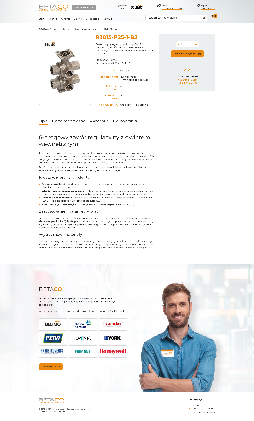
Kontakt (107, 18)
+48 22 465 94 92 (187, 83)
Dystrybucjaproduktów (122, 7)
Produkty (53, 18)
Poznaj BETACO (51, 366)
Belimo (78, 18)
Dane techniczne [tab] (69, 121)
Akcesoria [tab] (99, 121)
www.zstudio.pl (58, 411)
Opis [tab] (43, 121)
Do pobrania (92, 18)
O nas (195, 405)
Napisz (172, 7)
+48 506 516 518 (187, 80)
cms (49, 411)
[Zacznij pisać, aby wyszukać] (204, 18)
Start (41, 18)
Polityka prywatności (203, 412)
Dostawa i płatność (202, 408)
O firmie (65, 18)
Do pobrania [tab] (125, 121)
